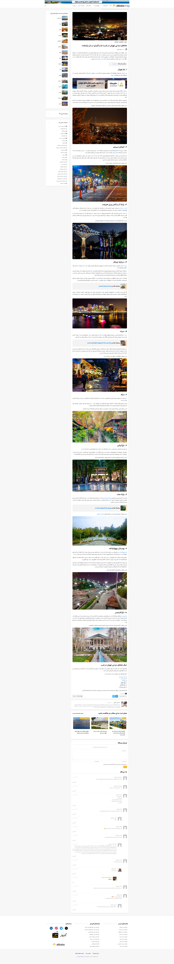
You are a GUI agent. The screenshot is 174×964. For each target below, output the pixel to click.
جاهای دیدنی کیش (123, 939)
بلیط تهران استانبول (61, 145)
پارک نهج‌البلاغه (123, 552)
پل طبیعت (124, 213)
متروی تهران (115, 152)
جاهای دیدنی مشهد (123, 929)
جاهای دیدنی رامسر (123, 936)
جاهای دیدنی (122, 693)
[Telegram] (116, 696)
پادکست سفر (81, 5)
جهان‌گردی (97, 5)
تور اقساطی (63, 150)
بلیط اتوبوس (63, 133)
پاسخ (73, 782)
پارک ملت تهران (100, 514)
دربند (126, 335)
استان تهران (124, 9)
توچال (76, 100)
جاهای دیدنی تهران (102, 59)
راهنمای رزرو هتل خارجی (94, 936)
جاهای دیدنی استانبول (122, 944)
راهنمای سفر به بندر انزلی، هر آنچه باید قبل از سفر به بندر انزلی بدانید (118, 733)
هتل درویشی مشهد (62, 174)
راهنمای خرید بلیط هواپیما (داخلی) (92, 927)
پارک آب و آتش (123, 208)
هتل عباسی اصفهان (61, 178)
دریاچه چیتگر (124, 266)
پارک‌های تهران (107, 498)
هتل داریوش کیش (62, 171)
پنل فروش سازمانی (95, 941)
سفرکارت (64, 143)
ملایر (107, 718)
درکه (126, 398)
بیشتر (74, 5)
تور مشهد (64, 159)
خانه (111, 5)
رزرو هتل (64, 140)
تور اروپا (64, 155)
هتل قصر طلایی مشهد (61, 181)
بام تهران (124, 73)
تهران (121, 9)
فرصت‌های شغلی (79, 953)
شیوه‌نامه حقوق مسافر (94, 946)
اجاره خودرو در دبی (62, 126)
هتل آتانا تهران (63, 162)
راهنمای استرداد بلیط (94, 939)
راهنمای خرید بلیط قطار (94, 934)
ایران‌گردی (105, 5)
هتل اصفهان (63, 166)
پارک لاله (124, 680)
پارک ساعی (123, 678)
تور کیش (64, 157)
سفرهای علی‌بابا (80, 956)
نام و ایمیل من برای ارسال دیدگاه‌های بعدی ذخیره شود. (114, 764)
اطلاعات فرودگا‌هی (95, 944)
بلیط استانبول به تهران (61, 147)
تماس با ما (88, 953)
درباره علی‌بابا (96, 953)
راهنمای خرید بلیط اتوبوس (93, 932)
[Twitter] (113, 696)
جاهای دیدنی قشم (123, 941)
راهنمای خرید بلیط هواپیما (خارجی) (92, 929)
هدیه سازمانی (63, 183)
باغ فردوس (124, 616)
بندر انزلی (124, 718)
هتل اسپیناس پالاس (61, 176)
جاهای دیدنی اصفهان (122, 932)
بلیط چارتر (64, 136)
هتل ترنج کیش (63, 169)
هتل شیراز (63, 164)
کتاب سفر (88, 5)
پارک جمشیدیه (122, 677)
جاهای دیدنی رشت (123, 946)
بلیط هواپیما (63, 128)
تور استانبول (63, 152)
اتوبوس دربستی (62, 138)
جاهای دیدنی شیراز (123, 934)
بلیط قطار (64, 131)
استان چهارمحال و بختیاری (84, 718)
